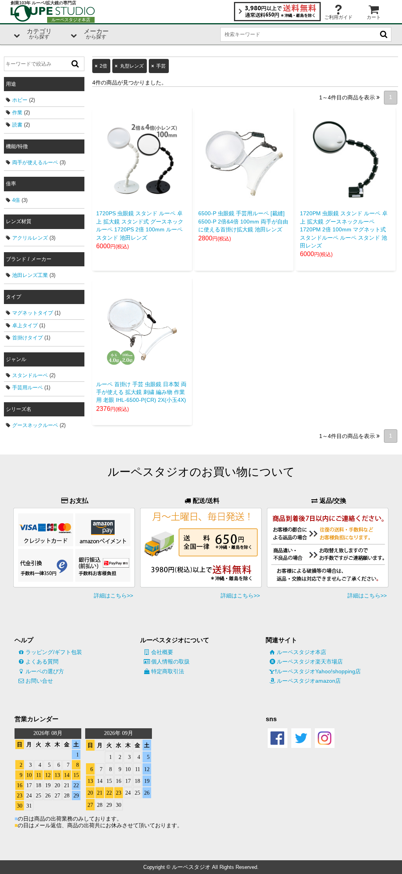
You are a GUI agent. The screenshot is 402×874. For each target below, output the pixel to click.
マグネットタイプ (32, 313)
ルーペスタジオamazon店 (309, 681)
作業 (17, 112)
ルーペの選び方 (45, 671)
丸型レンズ (132, 66)
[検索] (75, 64)
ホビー (19, 100)
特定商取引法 (167, 671)
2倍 (103, 66)
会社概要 (162, 652)
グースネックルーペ (35, 425)
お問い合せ (39, 681)
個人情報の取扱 (170, 661)
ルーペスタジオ (191, 867)
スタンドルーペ (30, 375)
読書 (17, 125)
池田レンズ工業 (30, 275)
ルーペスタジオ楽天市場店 (310, 661)
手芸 (161, 66)
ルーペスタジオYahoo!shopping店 (319, 671)
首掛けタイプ (27, 338)
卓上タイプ (25, 325)
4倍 (16, 200)
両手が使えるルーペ (35, 162)
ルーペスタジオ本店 (301, 652)
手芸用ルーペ (27, 387)
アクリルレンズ (30, 238)
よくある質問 (42, 661)
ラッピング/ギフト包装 (54, 652)
